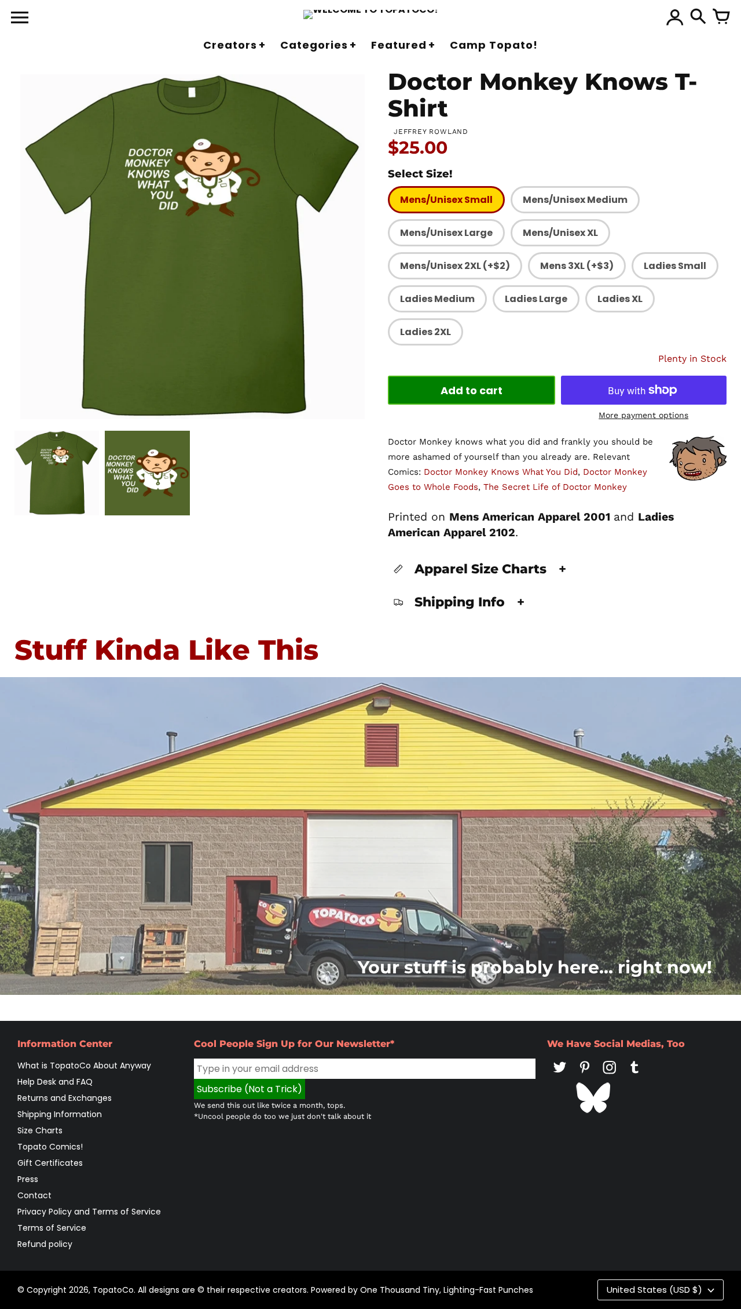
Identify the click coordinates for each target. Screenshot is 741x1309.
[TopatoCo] (370, 14)
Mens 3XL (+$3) (577, 265)
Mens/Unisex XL (560, 232)
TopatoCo (113, 1290)
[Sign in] (675, 17)
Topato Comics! (50, 1146)
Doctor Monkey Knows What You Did (501, 472)
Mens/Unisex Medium (575, 199)
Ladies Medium (437, 299)
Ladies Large (536, 299)
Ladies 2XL (425, 332)
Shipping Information (59, 1114)
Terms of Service (51, 1228)
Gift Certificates (50, 1163)
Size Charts (40, 1130)
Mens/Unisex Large (446, 232)
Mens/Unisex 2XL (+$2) (455, 265)
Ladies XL (620, 299)
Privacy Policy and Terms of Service (89, 1211)
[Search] (698, 17)
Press (27, 1179)
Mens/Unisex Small (446, 199)
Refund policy (44, 1244)
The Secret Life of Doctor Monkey (555, 487)
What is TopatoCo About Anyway (84, 1065)
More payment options (643, 415)
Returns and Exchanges (64, 1098)
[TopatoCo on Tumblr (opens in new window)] (634, 1075)
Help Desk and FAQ (55, 1082)
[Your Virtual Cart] (721, 17)
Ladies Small (675, 265)
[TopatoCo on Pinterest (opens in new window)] (585, 1075)
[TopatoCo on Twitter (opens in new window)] (560, 1075)
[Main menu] (19, 18)
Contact (34, 1195)
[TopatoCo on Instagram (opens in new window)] (609, 1075)
